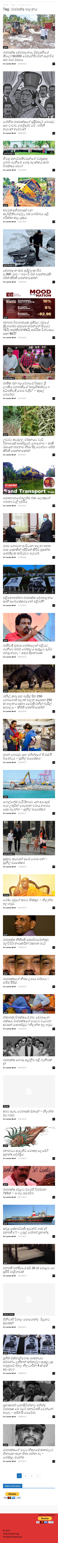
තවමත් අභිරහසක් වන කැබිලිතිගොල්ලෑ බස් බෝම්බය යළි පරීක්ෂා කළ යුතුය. (26, 214)
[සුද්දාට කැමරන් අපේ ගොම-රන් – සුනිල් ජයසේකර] (29, 838)
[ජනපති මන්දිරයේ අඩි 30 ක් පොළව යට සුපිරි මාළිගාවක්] (29, 1254)
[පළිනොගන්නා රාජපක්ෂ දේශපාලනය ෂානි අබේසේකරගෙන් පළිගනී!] (29, 579)
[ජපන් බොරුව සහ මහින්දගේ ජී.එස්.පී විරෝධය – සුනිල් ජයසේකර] (29, 735)
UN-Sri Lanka (9, 1314)
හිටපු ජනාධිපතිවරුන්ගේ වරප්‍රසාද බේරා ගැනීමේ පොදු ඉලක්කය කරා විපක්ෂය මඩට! (26, 162)
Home (5, 4)
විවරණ (6, 895)
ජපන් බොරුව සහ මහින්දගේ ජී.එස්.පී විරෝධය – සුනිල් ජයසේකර (27, 756)
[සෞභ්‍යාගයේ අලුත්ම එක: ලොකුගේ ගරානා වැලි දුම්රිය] (29, 478)
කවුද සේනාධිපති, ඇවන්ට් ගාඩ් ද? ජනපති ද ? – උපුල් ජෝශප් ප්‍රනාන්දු (26, 1230)
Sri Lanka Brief (9, 64)
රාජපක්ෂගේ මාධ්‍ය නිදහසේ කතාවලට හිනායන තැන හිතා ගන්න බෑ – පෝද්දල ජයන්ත (28, 1453)
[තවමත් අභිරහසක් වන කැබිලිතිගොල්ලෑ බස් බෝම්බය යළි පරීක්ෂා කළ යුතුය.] (29, 192)
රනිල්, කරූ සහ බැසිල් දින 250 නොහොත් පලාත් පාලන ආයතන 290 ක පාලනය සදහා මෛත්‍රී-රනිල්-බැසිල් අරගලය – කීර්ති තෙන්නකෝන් (27, 701)
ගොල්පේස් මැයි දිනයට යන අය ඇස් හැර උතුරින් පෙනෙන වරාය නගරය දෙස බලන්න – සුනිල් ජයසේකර (26, 805)
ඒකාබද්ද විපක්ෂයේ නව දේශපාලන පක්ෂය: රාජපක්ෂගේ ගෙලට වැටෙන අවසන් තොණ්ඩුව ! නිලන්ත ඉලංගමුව (27, 1021)
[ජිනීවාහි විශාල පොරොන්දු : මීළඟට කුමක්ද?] (29, 1299)
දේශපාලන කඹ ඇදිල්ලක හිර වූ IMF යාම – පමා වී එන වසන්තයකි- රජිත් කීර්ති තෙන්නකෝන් (27, 274)
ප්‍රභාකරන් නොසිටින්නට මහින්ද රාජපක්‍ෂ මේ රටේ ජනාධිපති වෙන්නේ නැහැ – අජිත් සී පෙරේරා (28, 1408)
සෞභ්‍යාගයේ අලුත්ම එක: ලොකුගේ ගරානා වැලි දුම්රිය (26, 499)
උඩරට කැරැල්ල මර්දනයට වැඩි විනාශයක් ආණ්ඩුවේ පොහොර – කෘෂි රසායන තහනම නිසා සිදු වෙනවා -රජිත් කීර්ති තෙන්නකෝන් (29, 445)
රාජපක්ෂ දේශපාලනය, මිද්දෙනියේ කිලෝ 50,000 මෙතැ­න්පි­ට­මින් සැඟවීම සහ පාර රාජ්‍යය (28, 56)
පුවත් (5, 47)
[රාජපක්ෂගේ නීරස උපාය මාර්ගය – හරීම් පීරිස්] (29, 965)
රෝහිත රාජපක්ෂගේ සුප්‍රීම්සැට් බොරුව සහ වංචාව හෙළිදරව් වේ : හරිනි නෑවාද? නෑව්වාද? (28, 125)
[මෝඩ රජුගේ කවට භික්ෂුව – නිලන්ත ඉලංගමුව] (29, 885)
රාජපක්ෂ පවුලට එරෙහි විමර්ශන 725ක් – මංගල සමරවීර (24, 1191)
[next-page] (37, 1475)
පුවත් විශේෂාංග (9, 117)
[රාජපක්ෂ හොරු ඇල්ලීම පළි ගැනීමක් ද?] (29, 1046)
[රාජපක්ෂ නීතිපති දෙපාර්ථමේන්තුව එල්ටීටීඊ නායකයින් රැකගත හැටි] (29, 925)
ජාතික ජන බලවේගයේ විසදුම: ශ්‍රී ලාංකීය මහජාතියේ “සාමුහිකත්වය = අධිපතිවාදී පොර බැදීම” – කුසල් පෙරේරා (26, 388)
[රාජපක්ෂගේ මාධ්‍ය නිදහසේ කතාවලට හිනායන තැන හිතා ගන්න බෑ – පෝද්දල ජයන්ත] (29, 1435)
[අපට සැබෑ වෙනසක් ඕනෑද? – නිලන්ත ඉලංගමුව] (29, 1091)
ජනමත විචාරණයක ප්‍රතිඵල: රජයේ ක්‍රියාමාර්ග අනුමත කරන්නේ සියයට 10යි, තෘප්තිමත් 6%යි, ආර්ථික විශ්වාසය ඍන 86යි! (28, 328)
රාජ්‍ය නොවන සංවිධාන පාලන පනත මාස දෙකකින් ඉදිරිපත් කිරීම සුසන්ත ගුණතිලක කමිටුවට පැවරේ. (27, 549)
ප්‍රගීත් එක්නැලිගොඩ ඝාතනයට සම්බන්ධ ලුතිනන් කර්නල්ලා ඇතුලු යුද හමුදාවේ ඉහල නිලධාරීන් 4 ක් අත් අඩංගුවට (28, 1363)
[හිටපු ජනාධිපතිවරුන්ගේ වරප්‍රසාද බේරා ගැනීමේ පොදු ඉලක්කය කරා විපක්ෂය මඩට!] (29, 148)
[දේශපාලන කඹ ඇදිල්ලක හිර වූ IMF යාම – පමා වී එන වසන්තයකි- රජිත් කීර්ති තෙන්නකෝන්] (29, 248)
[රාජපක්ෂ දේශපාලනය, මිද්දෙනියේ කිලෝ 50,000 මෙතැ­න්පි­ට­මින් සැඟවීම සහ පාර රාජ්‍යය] (29, 31)
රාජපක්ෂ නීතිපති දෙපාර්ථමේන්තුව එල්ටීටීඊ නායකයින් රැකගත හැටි (26, 941)
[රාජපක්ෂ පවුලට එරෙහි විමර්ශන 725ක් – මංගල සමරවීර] (29, 1176)
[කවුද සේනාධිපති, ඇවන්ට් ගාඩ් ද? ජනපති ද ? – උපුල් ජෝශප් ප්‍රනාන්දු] (29, 1215)
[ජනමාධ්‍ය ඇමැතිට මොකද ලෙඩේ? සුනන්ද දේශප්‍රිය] (29, 1137)
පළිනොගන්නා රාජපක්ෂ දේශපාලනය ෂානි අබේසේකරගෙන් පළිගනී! (28, 599)
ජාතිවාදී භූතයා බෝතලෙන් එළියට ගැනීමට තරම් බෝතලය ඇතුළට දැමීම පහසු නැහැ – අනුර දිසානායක (27, 649)
